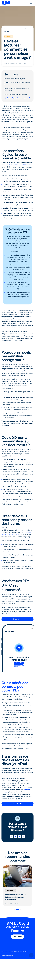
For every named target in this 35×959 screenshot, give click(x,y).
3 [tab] (19, 909)
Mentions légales (6, 955)
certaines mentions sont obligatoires (19, 165)
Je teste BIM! (17, 804)
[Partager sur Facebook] (15, 836)
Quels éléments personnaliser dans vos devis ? (16, 89)
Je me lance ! (17, 619)
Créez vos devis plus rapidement (15, 94)
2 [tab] (17, 909)
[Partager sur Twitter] (19, 836)
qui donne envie (17, 371)
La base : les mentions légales (14, 79)
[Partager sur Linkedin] (23, 836)
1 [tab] (14, 909)
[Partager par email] (11, 836)
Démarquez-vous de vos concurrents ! (17, 83)
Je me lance (17, 937)
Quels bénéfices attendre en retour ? (17, 98)
